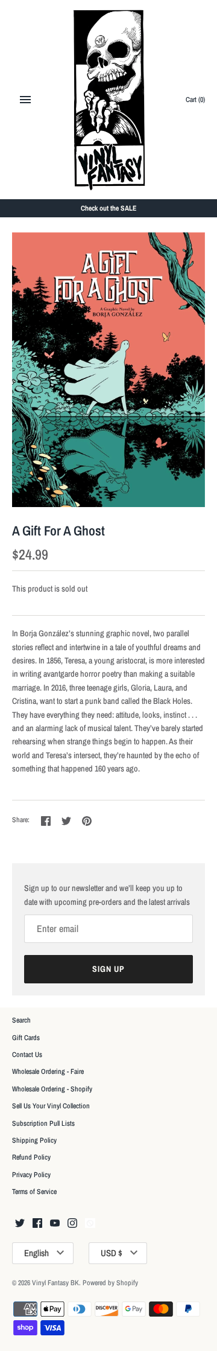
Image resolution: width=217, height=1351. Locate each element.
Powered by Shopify (110, 1283)
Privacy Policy (31, 1175)
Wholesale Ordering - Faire (48, 1071)
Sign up (108, 968)
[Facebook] (37, 1223)
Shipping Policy (34, 1140)
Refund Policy (31, 1157)
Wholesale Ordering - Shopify (52, 1089)
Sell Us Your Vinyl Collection (51, 1106)
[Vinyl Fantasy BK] (108, 99)
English (36, 1253)
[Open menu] (25, 99)
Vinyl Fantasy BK (55, 1283)
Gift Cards (26, 1038)
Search (21, 1020)
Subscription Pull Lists (43, 1123)
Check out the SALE (109, 208)
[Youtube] (55, 1223)
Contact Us (27, 1054)
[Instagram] (72, 1223)
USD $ (111, 1253)
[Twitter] (20, 1223)
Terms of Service (34, 1191)
